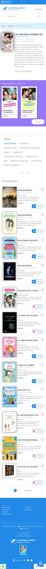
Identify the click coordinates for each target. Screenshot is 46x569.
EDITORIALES (6, 509)
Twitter (14, 526)
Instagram (40, 526)
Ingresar (39, 9)
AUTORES (5, 512)
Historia (28, 507)
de (25, 192)
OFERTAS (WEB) (7, 514)
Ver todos (38, 122)
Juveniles (11, 26)
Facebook (6, 526)
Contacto (28, 509)
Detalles (39, 206)
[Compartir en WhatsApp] (3, 566)
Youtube (22, 526)
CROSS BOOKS (19, 39)
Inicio (3, 26)
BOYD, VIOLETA (23, 37)
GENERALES (6, 507)
